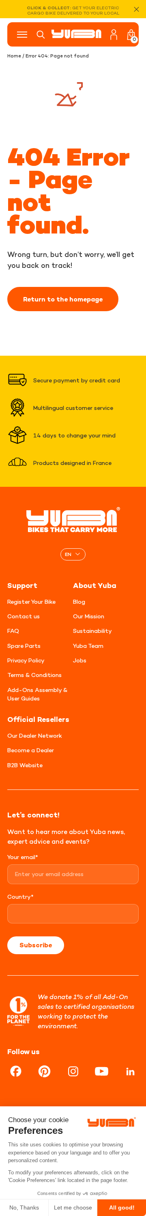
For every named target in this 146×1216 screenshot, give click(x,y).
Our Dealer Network (34, 735)
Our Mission (88, 616)
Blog (79, 601)
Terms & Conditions (34, 674)
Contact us (23, 616)
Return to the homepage (63, 299)
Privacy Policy (26, 660)
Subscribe (35, 945)
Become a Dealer (30, 750)
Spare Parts (24, 645)
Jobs (79, 660)
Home (14, 56)
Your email (22, 856)
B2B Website (25, 765)
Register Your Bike (31, 601)
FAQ (13, 630)
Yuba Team (88, 645)
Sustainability (92, 630)
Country (20, 896)
